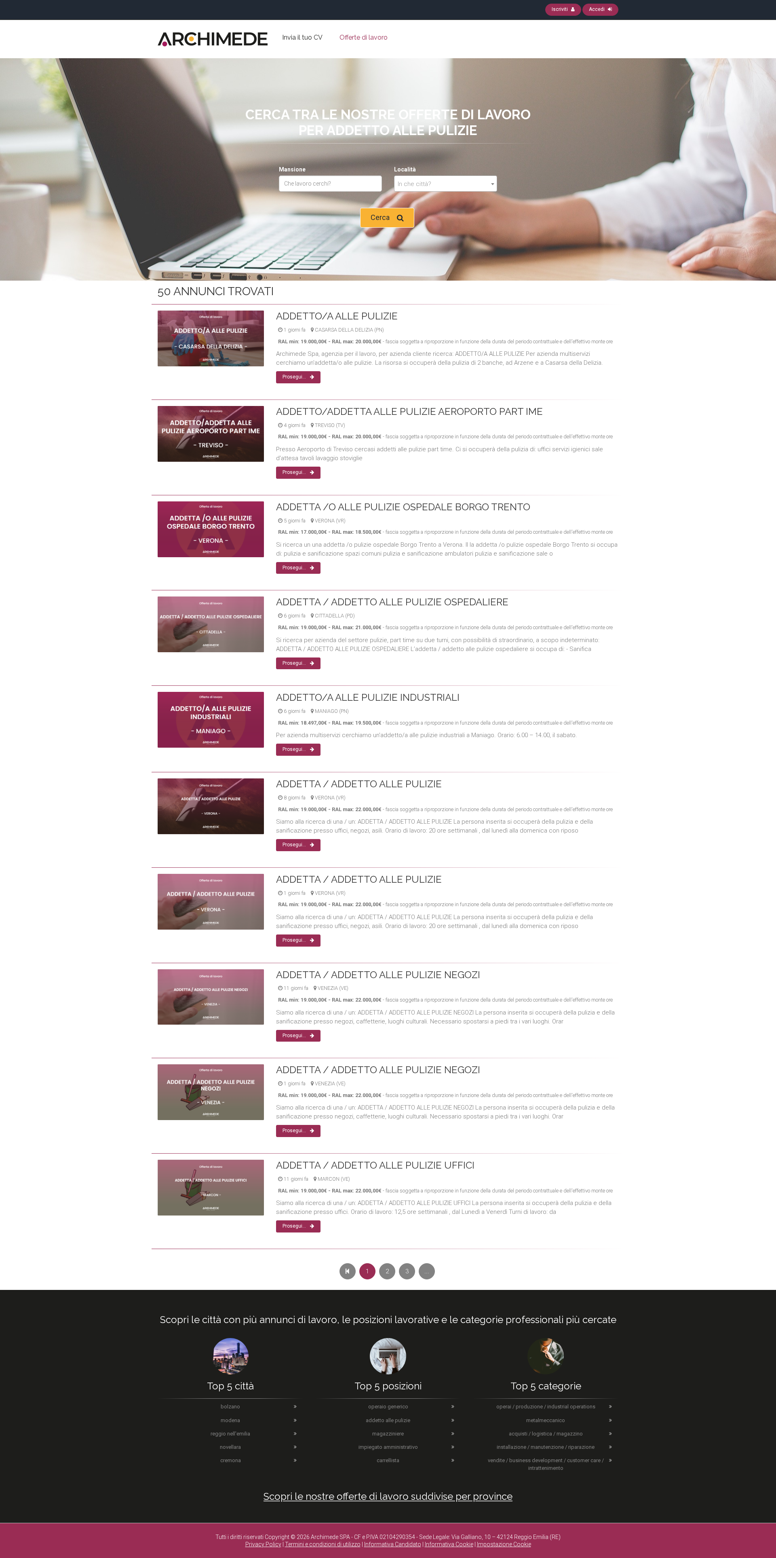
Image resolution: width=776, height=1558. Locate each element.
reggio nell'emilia (230, 1434)
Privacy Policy (263, 1544)
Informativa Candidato (392, 1544)
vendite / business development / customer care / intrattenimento (546, 1464)
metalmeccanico (545, 1420)
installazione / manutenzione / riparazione (546, 1447)
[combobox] (445, 183)
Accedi (597, 9)
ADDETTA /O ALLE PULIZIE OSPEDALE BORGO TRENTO (403, 507)
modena (230, 1420)
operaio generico (388, 1407)
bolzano (230, 1407)
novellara (230, 1447)
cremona (230, 1460)
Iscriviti (560, 9)
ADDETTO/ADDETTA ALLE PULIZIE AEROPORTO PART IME (409, 411)
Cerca (380, 217)
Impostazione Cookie (504, 1544)
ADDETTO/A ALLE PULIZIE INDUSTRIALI (368, 697)
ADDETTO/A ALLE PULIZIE (337, 316)
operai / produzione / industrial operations (545, 1407)
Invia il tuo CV (302, 37)
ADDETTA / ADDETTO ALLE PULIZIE (359, 784)
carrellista (388, 1460)
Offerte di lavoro (364, 37)
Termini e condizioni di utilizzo (323, 1544)
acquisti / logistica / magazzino (546, 1434)
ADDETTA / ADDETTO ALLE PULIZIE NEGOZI (378, 975)
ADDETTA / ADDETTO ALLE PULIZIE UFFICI (375, 1165)
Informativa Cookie (449, 1544)
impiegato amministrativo (388, 1447)
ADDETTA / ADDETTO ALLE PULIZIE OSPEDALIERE (392, 602)
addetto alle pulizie (388, 1420)
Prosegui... (294, 377)
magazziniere (388, 1434)
